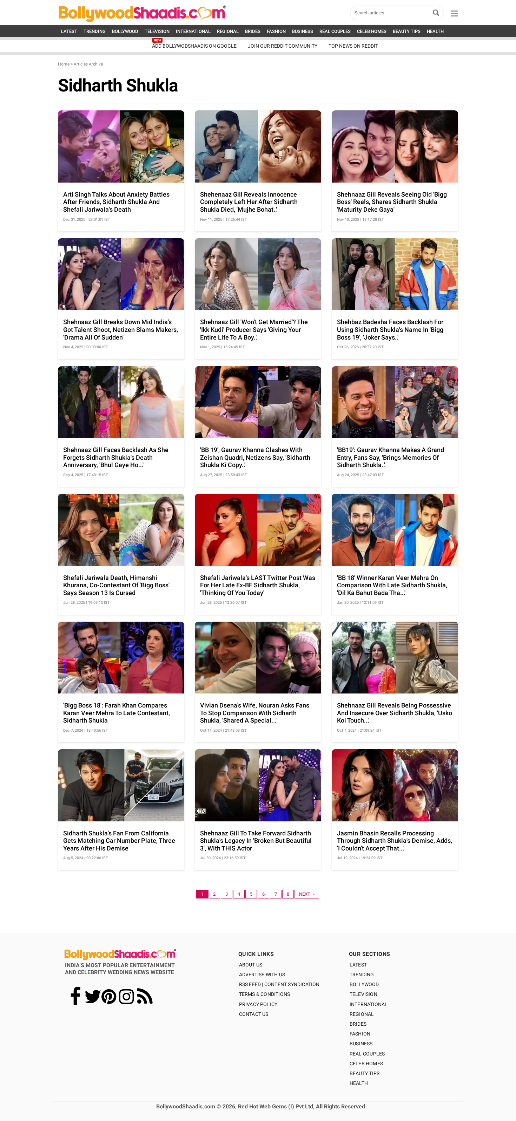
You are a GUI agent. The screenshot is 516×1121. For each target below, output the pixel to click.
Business (361, 1043)
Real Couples (367, 1054)
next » (307, 894)
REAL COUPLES (335, 31)
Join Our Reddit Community (282, 46)
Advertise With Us (262, 974)
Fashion (360, 1034)
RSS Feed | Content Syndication (279, 984)
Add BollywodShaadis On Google (194, 46)
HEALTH (435, 31)
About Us (251, 965)
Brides (358, 1024)
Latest (358, 965)
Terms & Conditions (264, 994)
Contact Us (254, 1014)
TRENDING (95, 31)
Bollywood (364, 984)
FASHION (276, 31)
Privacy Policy (258, 1004)
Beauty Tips (364, 1073)
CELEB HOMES (371, 31)
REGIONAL (228, 31)
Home (64, 64)
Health (359, 1083)
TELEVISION (157, 31)
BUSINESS (302, 31)
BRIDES (252, 31)
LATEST (69, 31)
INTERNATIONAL (193, 31)
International (369, 1004)
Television (363, 994)
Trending (362, 974)
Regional (362, 1014)
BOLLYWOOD (125, 31)
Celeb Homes (366, 1063)
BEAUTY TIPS (407, 31)
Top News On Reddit (353, 46)
